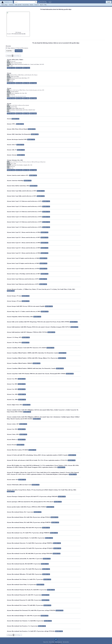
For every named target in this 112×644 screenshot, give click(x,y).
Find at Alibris (26, 83)
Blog (45, 4)
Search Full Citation (43, 2)
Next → (19, 55)
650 (21, 96)
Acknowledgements (58, 642)
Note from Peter (66, 642)
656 (25, 96)
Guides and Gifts (18, 4)
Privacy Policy (51, 642)
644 (16, 96)
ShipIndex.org (8, 2)
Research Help (26, 4)
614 (10, 96)
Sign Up (41, 4)
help (50, 2)
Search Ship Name (43, 1)
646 (19, 96)
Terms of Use (45, 642)
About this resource (11, 68)
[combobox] (24, 2)
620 (12, 96)
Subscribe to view (15, 118)
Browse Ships (5, 4)
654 (23, 96)
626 (14, 96)
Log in (108, 2)
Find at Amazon (26, 68)
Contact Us (36, 4)
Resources (11, 4)
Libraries (31, 4)
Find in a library (19, 68)
